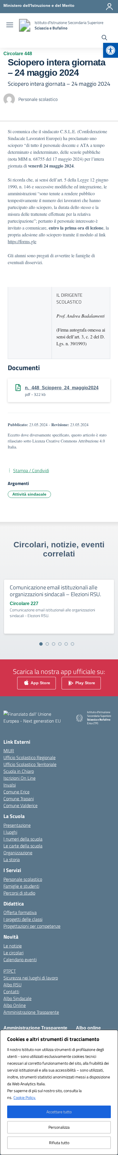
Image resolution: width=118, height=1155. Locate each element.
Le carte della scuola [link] (22, 845)
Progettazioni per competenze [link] (31, 926)
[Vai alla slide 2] (47, 644)
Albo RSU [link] (12, 984)
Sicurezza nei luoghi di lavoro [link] (30, 977)
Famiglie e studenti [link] (21, 886)
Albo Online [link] (14, 1005)
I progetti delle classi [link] (22, 919)
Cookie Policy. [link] (24, 1097)
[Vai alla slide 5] (66, 644)
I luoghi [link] (10, 832)
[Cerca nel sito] (104, 38)
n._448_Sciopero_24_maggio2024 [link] (62, 387)
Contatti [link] (11, 991)
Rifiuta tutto (59, 1143)
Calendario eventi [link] (20, 959)
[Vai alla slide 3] (53, 644)
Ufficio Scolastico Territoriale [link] (29, 764)
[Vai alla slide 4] (60, 644)
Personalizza (59, 1127)
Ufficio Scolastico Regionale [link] (29, 757)
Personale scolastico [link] (22, 879)
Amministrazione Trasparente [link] (31, 1012)
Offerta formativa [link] (20, 912)
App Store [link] (40, 683)
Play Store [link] (84, 683)
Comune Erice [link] (16, 791)
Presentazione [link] (17, 825)
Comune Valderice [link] (20, 805)
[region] (59, 1092)
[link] (110, 50)
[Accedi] (109, 6)
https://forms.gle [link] (22, 241)
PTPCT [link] (9, 971)
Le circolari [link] (13, 952)
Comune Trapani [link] (18, 798)
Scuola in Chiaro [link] (18, 771)
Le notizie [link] (12, 945)
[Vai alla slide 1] (41, 644)
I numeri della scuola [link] (22, 838)
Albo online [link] (88, 1028)
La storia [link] (11, 859)
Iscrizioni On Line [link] (19, 778)
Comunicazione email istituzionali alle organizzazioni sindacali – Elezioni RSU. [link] (55, 591)
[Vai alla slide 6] (72, 644)
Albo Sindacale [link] (17, 998)
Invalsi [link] (9, 784)
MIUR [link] (8, 750)
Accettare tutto (59, 1112)
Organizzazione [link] (17, 852)
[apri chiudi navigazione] (9, 25)
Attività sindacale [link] (29, 494)
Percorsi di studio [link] (19, 892)
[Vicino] (112, 1034)
